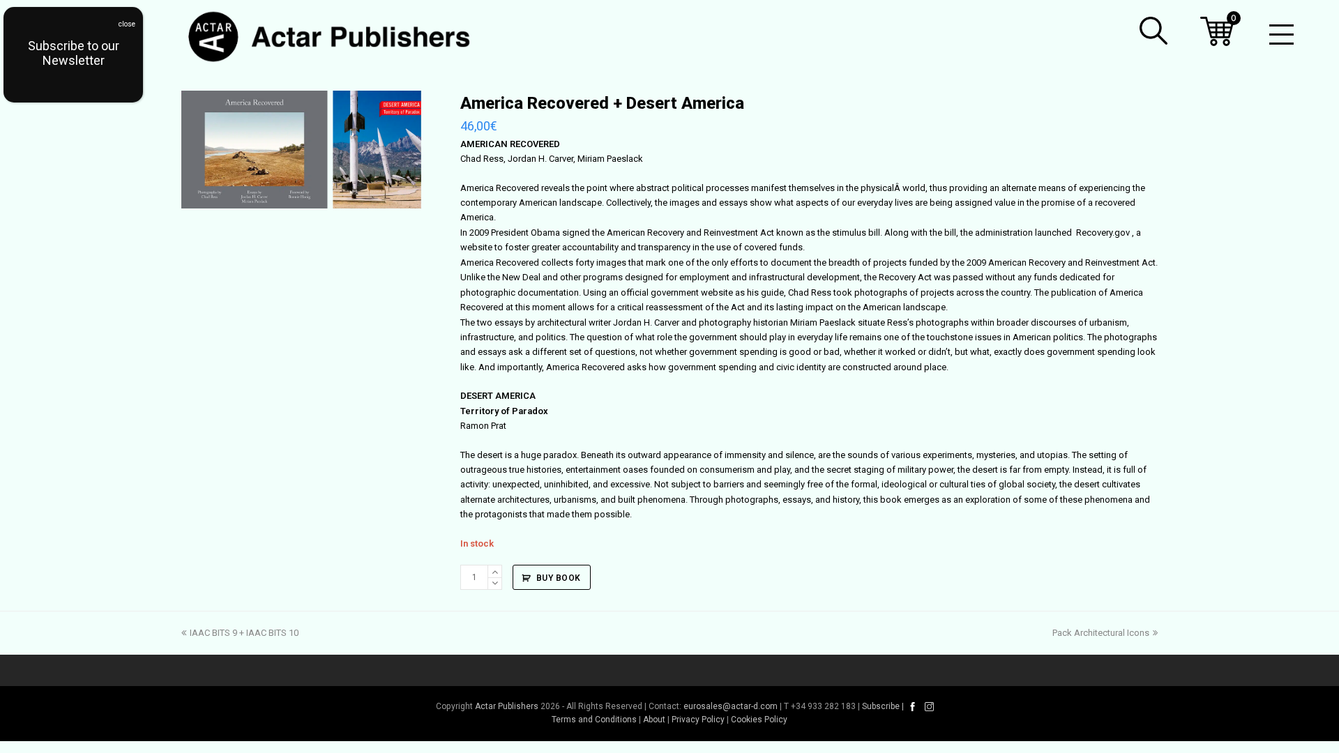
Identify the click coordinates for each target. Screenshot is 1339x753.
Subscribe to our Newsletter (73, 53)
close (127, 24)
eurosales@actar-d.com (730, 706)
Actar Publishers (506, 706)
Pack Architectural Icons (1100, 633)
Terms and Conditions (594, 719)
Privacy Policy (698, 719)
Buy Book (558, 578)
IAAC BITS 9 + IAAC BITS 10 (243, 633)
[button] (1153, 31)
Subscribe (881, 706)
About (654, 719)
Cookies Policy (759, 719)
